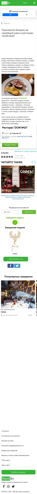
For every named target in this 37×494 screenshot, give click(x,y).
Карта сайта (6, 465)
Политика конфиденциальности (12, 446)
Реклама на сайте (7, 441)
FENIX (15, 254)
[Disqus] (18, 348)
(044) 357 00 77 (22, 136)
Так (10, 14)
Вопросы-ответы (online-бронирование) (15, 455)
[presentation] (32, 162)
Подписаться (29, 212)
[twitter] (17, 266)
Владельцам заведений (9, 450)
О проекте (5, 431)
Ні (26, 14)
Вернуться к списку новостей (25, 151)
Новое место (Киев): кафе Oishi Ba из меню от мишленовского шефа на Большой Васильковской (18, 197)
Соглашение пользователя (11, 436)
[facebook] (11, 266)
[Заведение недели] (14, 240)
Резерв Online (10, 145)
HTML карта (6, 460)
